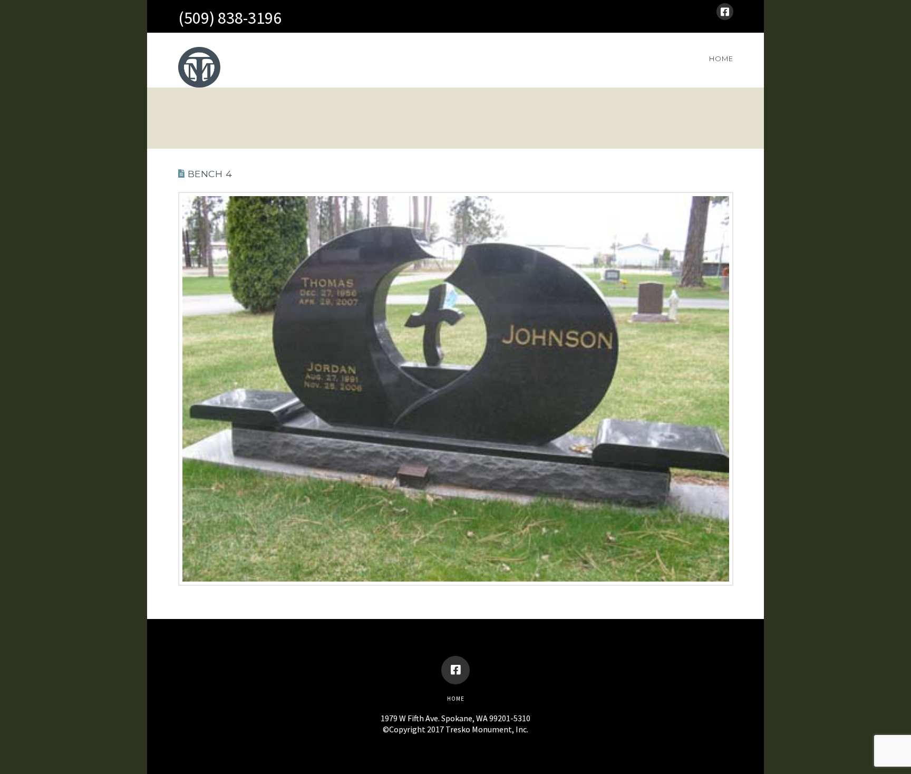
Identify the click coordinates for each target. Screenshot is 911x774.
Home (455, 698)
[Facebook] (724, 11)
